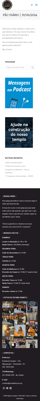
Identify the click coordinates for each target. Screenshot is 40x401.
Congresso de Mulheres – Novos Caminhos (17, 171)
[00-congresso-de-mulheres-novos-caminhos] (32, 342)
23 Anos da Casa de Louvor (15, 166)
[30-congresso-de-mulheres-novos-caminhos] (32, 307)
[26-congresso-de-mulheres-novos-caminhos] (32, 319)
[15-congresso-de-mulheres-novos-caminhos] (20, 330)
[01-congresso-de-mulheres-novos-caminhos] (20, 342)
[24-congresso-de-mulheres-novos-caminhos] (8, 330)
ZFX (4, 396)
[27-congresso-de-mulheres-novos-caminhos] (20, 319)
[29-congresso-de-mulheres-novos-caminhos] (8, 319)
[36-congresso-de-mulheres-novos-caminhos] (20, 307)
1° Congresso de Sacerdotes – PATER (19, 176)
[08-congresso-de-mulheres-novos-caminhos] (32, 330)
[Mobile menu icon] (36, 5)
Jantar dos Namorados (13, 163)
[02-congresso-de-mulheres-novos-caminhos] (8, 342)
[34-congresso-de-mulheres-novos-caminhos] (8, 307)
